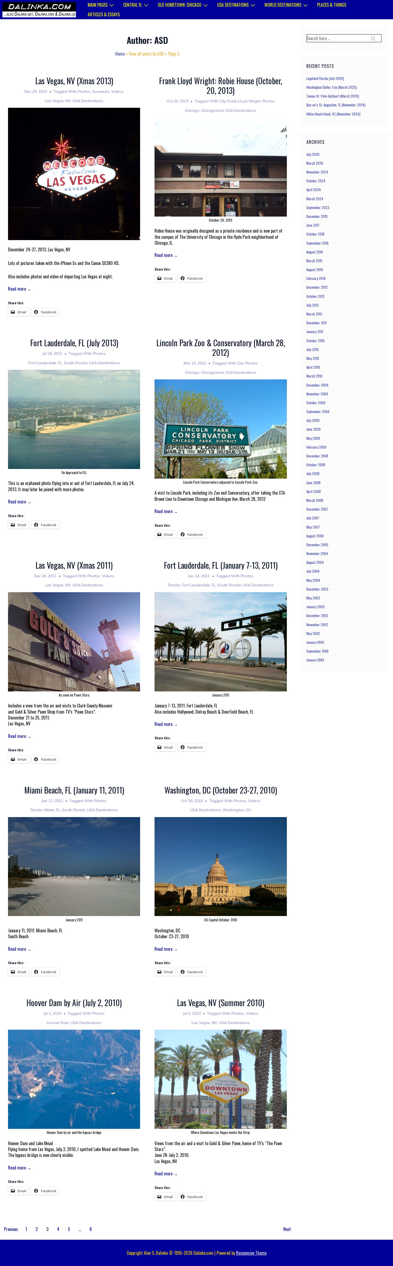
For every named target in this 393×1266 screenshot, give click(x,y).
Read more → (19, 289)
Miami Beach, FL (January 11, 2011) (74, 790)
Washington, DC (237, 809)
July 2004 (312, 571)
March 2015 (314, 260)
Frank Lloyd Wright (243, 101)
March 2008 (314, 500)
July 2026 (312, 154)
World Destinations (282, 5)
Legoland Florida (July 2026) (325, 78)
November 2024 (317, 172)
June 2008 (313, 482)
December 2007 (317, 509)
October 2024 (315, 180)
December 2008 (317, 456)
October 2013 (315, 296)
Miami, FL (52, 809)
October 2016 (315, 234)
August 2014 (314, 269)
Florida (174, 585)
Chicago (192, 110)
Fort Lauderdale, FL (45, 362)
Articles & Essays (104, 14)
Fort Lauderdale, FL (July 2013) (74, 343)
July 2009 (312, 420)
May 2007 (313, 527)
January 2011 (314, 331)
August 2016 (314, 252)
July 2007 (312, 518)
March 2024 (314, 198)
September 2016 (317, 243)
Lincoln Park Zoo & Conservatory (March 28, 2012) (220, 347)
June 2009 (313, 429)
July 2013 (312, 305)
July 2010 (312, 349)
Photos (84, 91)
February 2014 (316, 278)
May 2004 (313, 580)
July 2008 (312, 473)
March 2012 (314, 314)
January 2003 (315, 606)
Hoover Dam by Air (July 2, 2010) (74, 1002)
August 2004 (315, 562)
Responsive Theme (251, 1253)
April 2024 (313, 189)
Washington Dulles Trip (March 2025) (331, 87)
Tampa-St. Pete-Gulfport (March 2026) (332, 96)
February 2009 (316, 447)
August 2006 (315, 535)
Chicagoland (212, 110)
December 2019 (317, 216)
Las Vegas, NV (58, 100)
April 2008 (313, 491)
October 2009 (315, 402)
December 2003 (317, 589)
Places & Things (331, 5)
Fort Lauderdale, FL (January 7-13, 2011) (221, 565)
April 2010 (313, 367)
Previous (11, 1229)
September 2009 (317, 411)
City (222, 101)
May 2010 (312, 358)
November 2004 (317, 553)
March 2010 (314, 376)
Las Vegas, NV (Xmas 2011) (74, 565)
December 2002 (317, 615)
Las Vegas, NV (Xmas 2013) (74, 81)
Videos (117, 91)
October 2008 (315, 464)
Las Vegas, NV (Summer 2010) (220, 1002)
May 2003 (313, 598)
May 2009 (313, 438)
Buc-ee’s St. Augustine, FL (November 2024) (335, 104)
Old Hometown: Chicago (179, 5)
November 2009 (317, 394)
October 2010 (315, 340)
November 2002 (317, 624)
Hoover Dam (58, 1022)
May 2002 (313, 633)
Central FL (132, 5)
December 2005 (317, 544)
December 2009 (317, 385)
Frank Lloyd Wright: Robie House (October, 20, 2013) (220, 85)
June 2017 (312, 225)
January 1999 (315, 642)
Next (287, 1229)
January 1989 (315, 660)
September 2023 (317, 207)
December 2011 (316, 322)
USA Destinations (233, 5)
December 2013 (317, 287)
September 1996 (317, 651)
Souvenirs (100, 91)
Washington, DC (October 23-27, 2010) (220, 790)
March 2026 (314, 163)
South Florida (75, 362)
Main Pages (97, 5)
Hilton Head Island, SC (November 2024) (333, 114)
